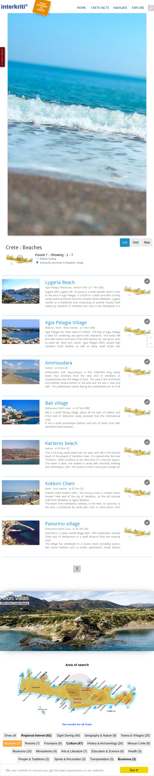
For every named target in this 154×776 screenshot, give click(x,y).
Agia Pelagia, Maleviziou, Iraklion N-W (74, 297)
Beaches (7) (12, 754)
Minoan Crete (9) (139, 754)
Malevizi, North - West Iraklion (70, 338)
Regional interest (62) (36, 746)
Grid (135, 252)
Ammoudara (58, 373)
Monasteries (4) (46, 761)
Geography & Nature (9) (100, 746)
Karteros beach (61, 453)
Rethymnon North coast (67, 418)
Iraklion (56, 378)
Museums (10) (22, 761)
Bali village (56, 413)
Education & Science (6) (107, 761)
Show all (10, 746)
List (124, 252)
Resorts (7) (32, 754)
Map (147, 252)
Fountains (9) (53, 754)
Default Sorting (47, 269)
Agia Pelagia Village (66, 333)
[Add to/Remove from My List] (147, 291)
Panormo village (62, 534)
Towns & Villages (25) (135, 746)
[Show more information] (4, 320)
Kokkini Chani (60, 494)
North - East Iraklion (64, 499)
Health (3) (134, 761)
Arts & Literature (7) (74, 761)
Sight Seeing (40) (68, 746)
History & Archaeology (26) (105, 754)
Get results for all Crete (77, 734)
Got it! (134, 770)
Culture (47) (74, 754)
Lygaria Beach (60, 293)
